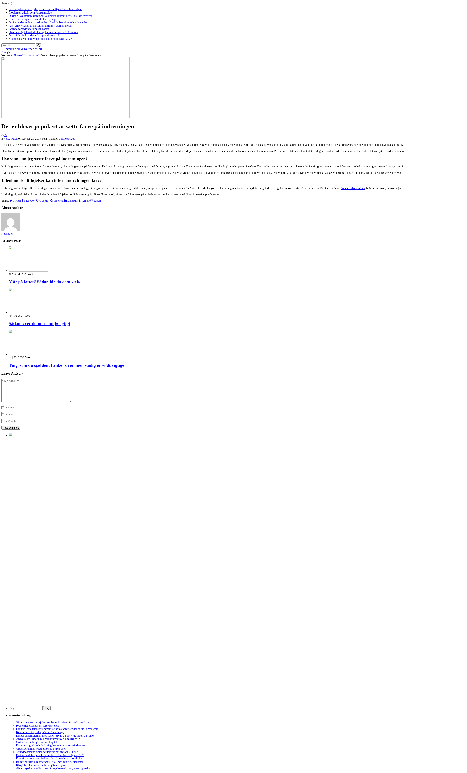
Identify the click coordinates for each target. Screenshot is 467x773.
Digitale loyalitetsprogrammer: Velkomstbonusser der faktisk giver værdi (50, 15)
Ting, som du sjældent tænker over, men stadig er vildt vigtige (66, 365)
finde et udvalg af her (353, 188)
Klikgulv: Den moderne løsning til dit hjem (40, 765)
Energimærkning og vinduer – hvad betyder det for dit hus (49, 758)
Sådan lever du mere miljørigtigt (39, 323)
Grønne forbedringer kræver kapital (29, 28)
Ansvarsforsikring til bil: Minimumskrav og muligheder (40, 25)
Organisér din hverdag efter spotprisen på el (34, 35)
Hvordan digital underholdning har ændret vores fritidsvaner (43, 32)
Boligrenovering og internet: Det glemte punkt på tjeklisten (50, 761)
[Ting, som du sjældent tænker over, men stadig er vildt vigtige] (28, 354)
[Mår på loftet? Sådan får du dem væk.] (28, 270)
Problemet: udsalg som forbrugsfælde (30, 12)
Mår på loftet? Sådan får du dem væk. (44, 281)
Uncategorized (66, 138)
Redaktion (12, 138)
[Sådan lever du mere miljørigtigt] (28, 312)
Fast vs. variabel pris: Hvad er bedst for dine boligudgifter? (50, 755)
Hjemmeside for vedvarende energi (21, 48)
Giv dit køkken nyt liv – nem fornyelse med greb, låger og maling (53, 768)
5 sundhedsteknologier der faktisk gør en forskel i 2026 (40, 38)
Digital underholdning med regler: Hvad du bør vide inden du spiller (48, 22)
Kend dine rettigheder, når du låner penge (32, 19)
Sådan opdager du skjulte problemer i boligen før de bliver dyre (45, 9)
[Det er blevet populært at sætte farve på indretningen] (65, 117)
